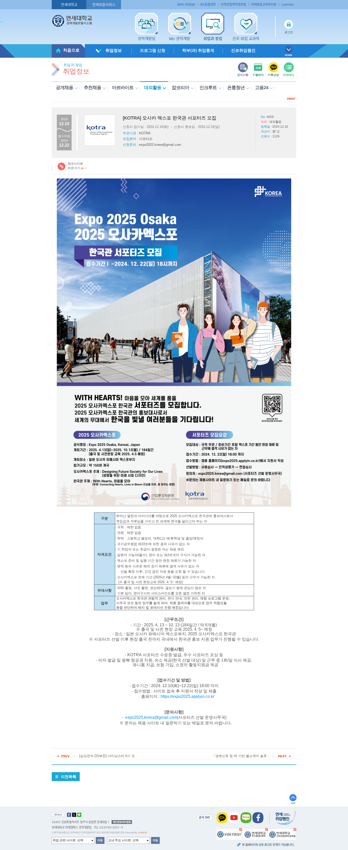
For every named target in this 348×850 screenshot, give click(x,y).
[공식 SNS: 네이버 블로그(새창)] (245, 817)
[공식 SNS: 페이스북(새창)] (257, 817)
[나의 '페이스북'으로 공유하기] (69, 815)
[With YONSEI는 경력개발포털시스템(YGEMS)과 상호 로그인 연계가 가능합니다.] (229, 834)
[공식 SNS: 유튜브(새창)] (234, 817)
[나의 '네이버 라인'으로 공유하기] (79, 815)
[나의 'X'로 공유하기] (74, 815)
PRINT (291, 98)
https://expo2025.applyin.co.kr (187, 696)
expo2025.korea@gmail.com (151, 717)
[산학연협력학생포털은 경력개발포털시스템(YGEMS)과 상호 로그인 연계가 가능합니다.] (282, 834)
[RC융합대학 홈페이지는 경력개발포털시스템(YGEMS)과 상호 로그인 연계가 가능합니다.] (255, 834)
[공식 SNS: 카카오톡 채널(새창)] (222, 817)
